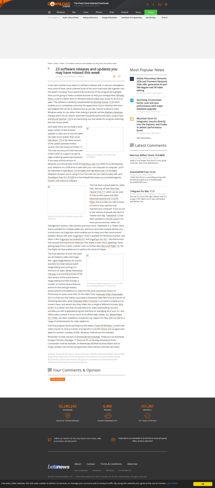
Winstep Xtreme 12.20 (103, 102)
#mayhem (80, 356)
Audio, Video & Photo (71, 17)
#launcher (64, 356)
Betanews (97, 470)
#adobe (52, 354)
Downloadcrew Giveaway (88, 336)
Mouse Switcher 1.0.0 (61, 119)
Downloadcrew (125, 470)
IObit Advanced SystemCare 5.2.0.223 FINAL (104, 198)
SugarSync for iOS (98, 239)
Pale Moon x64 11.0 (90, 164)
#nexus (110, 356)
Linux (85, 12)
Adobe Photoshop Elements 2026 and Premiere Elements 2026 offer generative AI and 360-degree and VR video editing (152, 84)
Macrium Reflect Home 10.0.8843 (147, 155)
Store (138, 12)
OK (203, 484)
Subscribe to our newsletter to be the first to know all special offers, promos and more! (142, 439)
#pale (117, 356)
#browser (70, 354)
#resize (74, 359)
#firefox (94, 354)
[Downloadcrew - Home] (59, 4)
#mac (72, 356)
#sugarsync (83, 359)
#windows (53, 362)
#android (60, 354)
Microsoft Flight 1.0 (110, 246)
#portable (65, 359)
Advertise (132, 463)
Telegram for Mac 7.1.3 (142, 191)
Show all (164, 17)
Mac (74, 12)
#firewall (103, 354)
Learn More (172, 483)
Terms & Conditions (111, 463)
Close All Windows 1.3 (105, 325)
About (78, 463)
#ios (56, 356)
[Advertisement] (107, 41)
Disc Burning (150, 17)
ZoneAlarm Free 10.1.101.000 (61, 177)
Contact (91, 463)
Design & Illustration (109, 17)
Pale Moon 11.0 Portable (74, 170)
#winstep (62, 362)
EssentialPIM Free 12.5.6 (142, 171)
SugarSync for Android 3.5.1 (72, 239)
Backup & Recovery (90, 17)
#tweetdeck (107, 359)
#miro (88, 356)
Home (50, 63)
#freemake (119, 354)
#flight (110, 354)
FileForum (110, 470)
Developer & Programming (131, 17)
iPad (112, 12)
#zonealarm (81, 362)
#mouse (102, 356)
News (150, 12)
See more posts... (144, 137)
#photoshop (54, 359)
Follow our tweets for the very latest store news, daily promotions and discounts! (77, 439)
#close (78, 354)
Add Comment (57, 379)
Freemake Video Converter (85, 301)
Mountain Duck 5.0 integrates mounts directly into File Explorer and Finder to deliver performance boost (152, 124)
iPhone (99, 12)
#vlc (115, 359)
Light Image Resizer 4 (62, 260)
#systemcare (95, 359)
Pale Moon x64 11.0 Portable (103, 170)
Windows (61, 12)
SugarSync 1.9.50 (81, 235)
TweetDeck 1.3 (113, 215)
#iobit (51, 356)
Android (124, 12)
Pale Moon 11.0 (55, 140)
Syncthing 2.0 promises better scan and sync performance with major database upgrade (150, 104)
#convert (85, 354)
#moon (94, 356)
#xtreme (71, 362)
